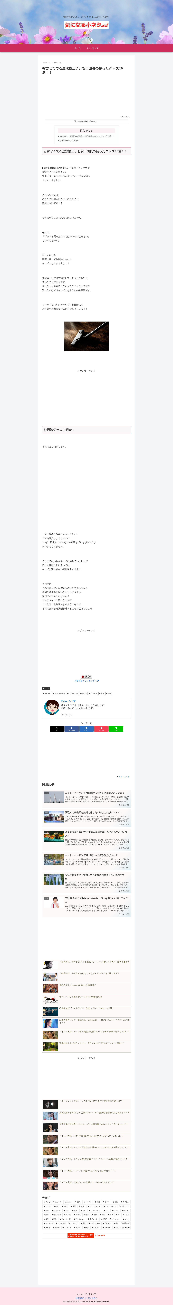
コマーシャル (73, 694)
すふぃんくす (68, 700)
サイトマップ (90, 1294)
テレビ (84, 694)
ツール (47, 688)
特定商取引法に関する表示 (86, 1298)
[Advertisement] (86, 94)
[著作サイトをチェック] (62, 714)
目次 (82, 130)
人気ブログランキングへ (85, 681)
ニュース (94, 694)
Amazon (48, 694)
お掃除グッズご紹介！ (70, 140)
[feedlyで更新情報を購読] (66, 714)
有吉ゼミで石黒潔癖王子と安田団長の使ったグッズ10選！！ (87, 136)
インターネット (60, 694)
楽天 (109, 694)
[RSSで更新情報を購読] (70, 714)
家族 (102, 694)
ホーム (80, 1294)
